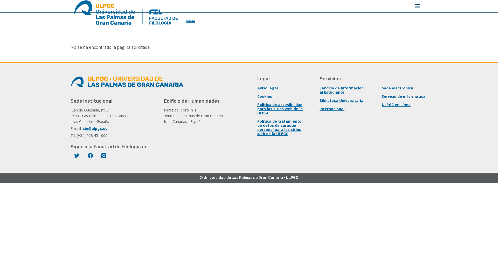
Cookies (264, 96)
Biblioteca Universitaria (341, 100)
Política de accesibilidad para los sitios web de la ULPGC (280, 108)
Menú (417, 6)
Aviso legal (267, 88)
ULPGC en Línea (396, 104)
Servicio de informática (403, 96)
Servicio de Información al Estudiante (342, 90)
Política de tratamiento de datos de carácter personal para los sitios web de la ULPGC (279, 127)
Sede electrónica (397, 88)
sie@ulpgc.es (95, 128)
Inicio (190, 21)
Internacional (332, 108)
